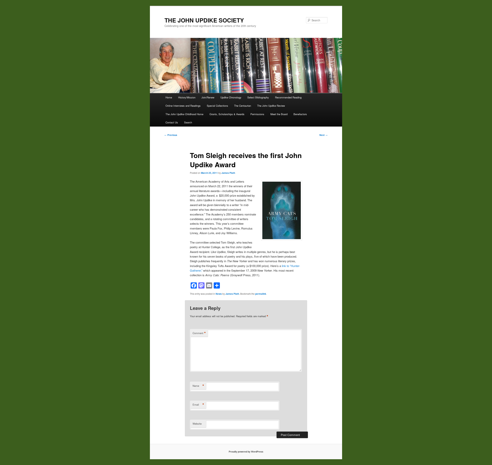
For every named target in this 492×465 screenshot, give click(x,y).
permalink (260, 293)
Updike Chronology (230, 97)
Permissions (257, 114)
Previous (171, 135)
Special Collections (217, 105)
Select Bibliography (258, 97)
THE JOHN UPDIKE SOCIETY (204, 20)
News (219, 293)
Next (323, 135)
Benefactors (300, 114)
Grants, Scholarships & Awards (226, 114)
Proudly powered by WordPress (246, 451)
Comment (199, 333)
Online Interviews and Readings (183, 105)
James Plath (228, 173)
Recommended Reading (288, 97)
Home (168, 97)
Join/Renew (207, 97)
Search (188, 122)
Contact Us (171, 122)
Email (198, 405)
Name (198, 386)
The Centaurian (242, 105)
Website (197, 423)
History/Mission (186, 97)
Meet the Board (279, 114)
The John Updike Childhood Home (184, 114)
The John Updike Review (271, 105)
